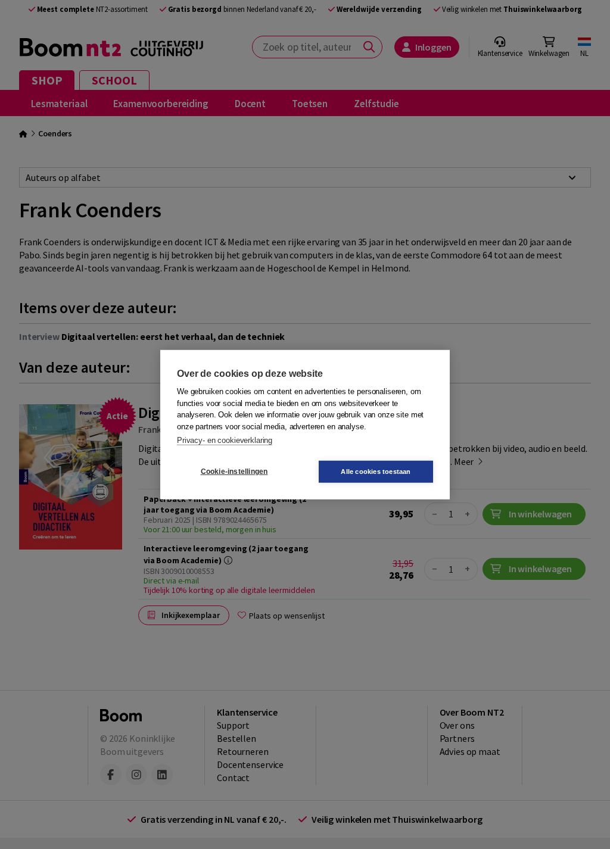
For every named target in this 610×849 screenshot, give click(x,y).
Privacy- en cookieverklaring (224, 440)
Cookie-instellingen (234, 471)
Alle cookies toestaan (375, 471)
